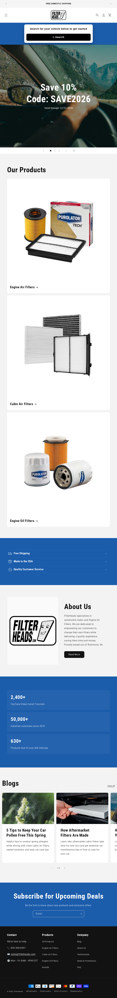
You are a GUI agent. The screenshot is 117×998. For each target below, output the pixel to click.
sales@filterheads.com (23, 954)
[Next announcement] (111, 4)
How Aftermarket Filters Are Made (75, 833)
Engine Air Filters (22, 287)
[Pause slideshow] (73, 151)
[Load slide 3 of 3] (59, 151)
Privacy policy (45, 991)
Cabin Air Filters (21, 404)
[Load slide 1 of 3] (51, 151)
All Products (48, 941)
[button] (6, 15)
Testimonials (83, 954)
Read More (74, 654)
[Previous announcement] (6, 4)
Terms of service (60, 991)
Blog (79, 941)
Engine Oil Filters (22, 521)
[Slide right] (65, 868)
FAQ (79, 967)
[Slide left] (52, 868)
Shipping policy (76, 991)
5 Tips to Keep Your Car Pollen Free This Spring (26, 833)
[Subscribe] (81, 913)
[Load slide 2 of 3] (55, 151)
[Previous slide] (44, 151)
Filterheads (18, 991)
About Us (81, 948)
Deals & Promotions (86, 961)
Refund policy (31, 991)
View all (111, 786)
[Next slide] (66, 151)
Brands (45, 967)
